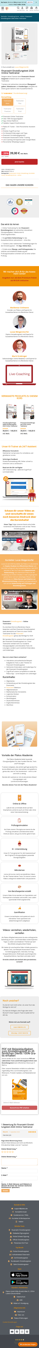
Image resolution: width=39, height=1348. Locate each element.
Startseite (4, 16)
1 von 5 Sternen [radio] (2, 1152)
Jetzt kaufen (19, 162)
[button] (2, 8)
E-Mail (4, 1175)
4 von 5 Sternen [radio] (10, 1152)
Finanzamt (10, 688)
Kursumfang (6, 97)
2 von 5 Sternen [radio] (5, 1152)
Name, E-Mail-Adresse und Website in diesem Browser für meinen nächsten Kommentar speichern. (16, 1185)
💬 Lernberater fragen (28, 1344)
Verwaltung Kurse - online (16, 16)
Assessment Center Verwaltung (18, 173)
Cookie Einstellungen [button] (10, 1322)
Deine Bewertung (9, 1149)
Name (4, 1168)
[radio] (7, 102)
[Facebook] (17, 1331)
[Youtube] (12, 1331)
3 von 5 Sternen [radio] (7, 1152)
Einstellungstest (16, 621)
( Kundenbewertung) (19, 93)
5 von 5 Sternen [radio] (13, 1152)
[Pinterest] (27, 1331)
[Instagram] (22, 1331)
